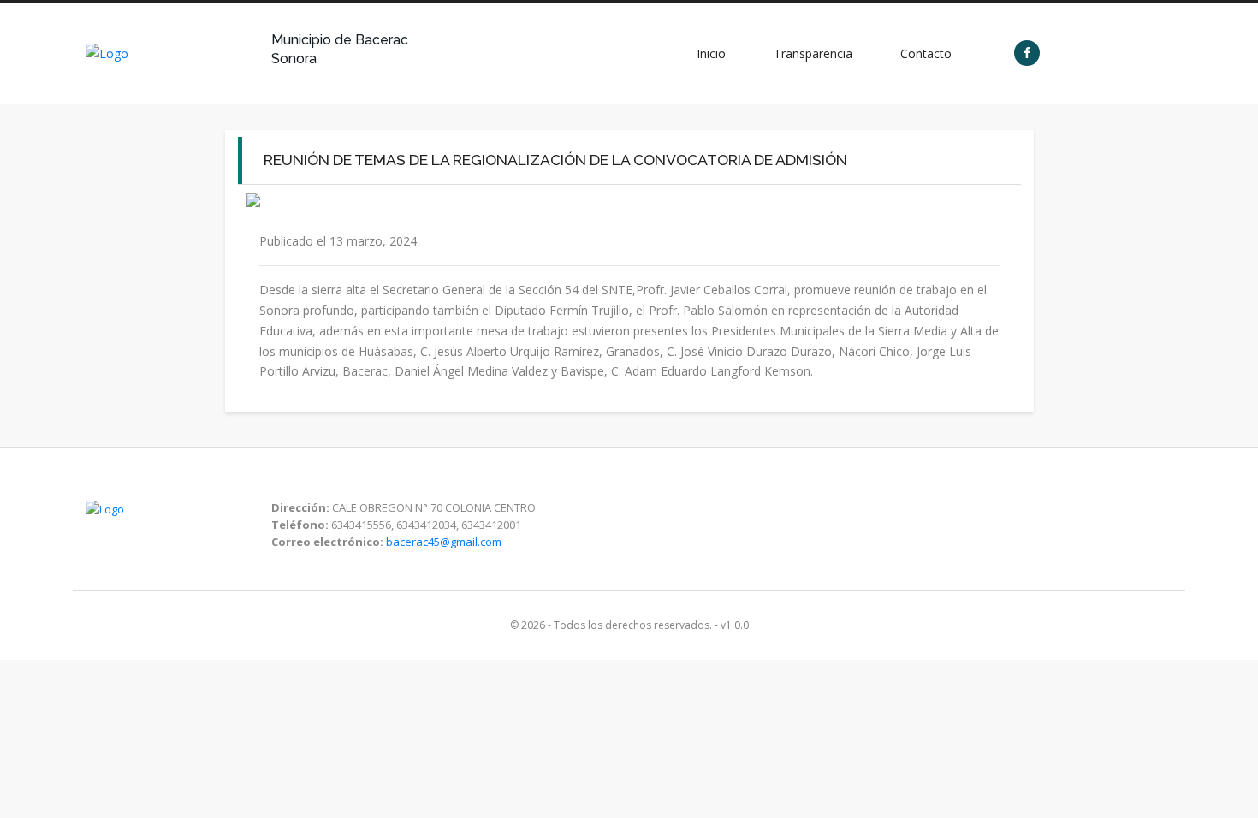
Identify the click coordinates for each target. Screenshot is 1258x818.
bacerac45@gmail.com (443, 541)
